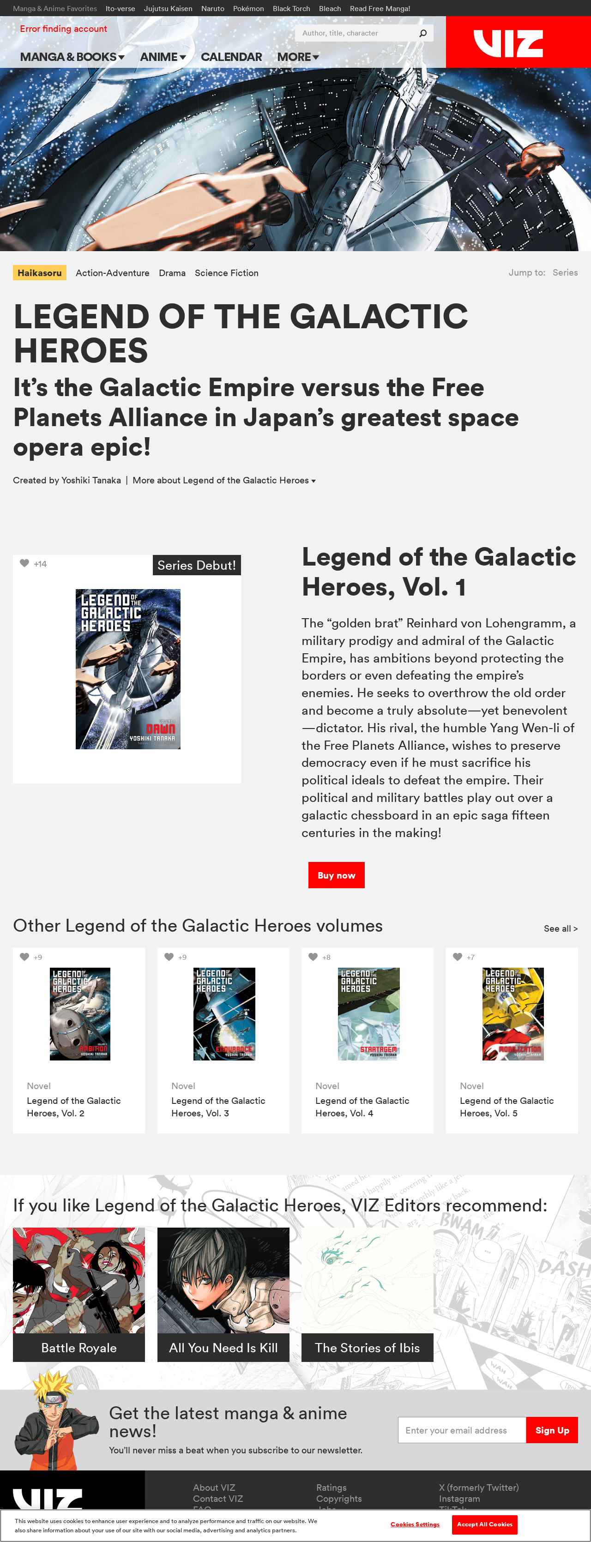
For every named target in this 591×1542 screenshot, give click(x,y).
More (295, 56)
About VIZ (214, 1487)
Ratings (331, 1487)
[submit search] (425, 33)
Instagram (459, 1498)
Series (565, 272)
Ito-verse (120, 8)
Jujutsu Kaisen (168, 8)
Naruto (212, 8)
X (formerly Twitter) (479, 1487)
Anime (160, 56)
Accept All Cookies (485, 1524)
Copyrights (339, 1498)
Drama (172, 273)
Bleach (330, 8)
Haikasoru (40, 272)
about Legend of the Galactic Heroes (222, 480)
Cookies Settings (415, 1524)
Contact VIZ (218, 1498)
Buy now (337, 875)
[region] (295, 1525)
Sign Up (552, 1430)
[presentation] (79, 1014)
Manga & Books (69, 56)
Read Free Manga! (380, 8)
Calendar (231, 56)
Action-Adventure (113, 273)
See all (561, 928)
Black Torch (291, 8)
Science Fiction (227, 273)
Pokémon (248, 8)
